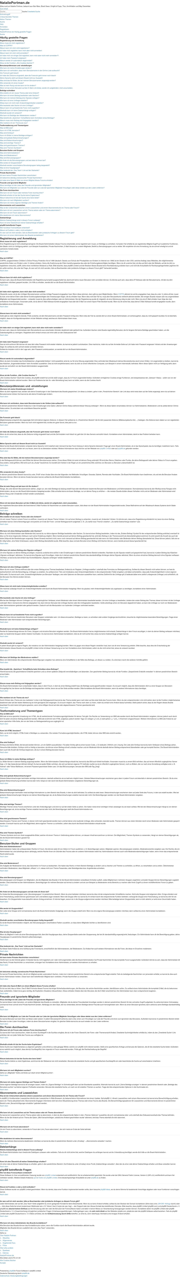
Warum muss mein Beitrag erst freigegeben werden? (19, 120)
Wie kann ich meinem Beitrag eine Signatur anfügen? (19, 98)
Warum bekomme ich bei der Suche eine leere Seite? (19, 197)
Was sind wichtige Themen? (10, 143)
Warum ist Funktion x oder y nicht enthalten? (16, 230)
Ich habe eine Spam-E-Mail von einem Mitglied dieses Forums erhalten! (26, 180)
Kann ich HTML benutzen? (10, 130)
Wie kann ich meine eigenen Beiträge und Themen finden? (21, 202)
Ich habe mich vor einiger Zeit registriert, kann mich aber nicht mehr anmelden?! (29, 55)
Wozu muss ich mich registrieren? (12, 43)
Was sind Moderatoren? (9, 155)
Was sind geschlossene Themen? (12, 145)
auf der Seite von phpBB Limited (45, 1177)
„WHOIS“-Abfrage (164, 1203)
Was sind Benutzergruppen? (10, 158)
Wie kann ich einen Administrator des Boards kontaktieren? (22, 235)
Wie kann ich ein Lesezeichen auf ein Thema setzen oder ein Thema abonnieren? (30, 210)
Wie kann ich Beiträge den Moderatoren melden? (18, 115)
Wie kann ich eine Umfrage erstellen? (14, 100)
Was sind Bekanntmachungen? (11, 140)
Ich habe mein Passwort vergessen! (13, 58)
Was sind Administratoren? (10, 153)
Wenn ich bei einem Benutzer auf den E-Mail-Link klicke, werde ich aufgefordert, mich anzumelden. (36, 88)
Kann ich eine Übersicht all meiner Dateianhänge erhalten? (22, 222)
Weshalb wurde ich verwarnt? (11, 113)
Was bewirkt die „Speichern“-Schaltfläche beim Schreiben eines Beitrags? (27, 118)
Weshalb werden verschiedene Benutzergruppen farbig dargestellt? (25, 165)
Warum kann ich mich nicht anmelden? (14, 53)
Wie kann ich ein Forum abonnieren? (13, 212)
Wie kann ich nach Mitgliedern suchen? (14, 200)
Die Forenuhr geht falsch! (9, 73)
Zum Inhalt (4, 8)
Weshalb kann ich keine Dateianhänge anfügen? (18, 110)
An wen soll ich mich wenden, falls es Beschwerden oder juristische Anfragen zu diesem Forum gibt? (37, 232)
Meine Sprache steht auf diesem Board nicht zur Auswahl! (21, 78)
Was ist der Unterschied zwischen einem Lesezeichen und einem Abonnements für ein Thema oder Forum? (39, 207)
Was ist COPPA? (6, 45)
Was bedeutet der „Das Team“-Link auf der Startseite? (19, 170)
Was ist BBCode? (6, 128)
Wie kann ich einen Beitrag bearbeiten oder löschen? (19, 95)
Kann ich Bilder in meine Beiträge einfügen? (16, 135)
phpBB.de (121, 448)
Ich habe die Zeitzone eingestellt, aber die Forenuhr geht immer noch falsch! (28, 75)
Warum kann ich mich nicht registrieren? (14, 48)
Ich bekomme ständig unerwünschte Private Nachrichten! (21, 178)
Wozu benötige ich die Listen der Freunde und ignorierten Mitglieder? (25, 185)
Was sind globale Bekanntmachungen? (14, 138)
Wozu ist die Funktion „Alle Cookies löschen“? (17, 63)
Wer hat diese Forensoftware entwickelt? (15, 227)
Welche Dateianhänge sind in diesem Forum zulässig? (20, 220)
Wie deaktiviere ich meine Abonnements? (15, 215)
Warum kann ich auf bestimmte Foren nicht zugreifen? (20, 108)
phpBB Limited (105, 448)
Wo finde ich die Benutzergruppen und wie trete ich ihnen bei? (23, 160)
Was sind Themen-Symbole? (10, 148)
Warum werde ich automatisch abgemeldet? (16, 60)
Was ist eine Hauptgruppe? (10, 168)
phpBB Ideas (105, 1189)
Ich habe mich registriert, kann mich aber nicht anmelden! (21, 50)
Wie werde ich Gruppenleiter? (11, 163)
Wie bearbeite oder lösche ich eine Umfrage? (16, 105)
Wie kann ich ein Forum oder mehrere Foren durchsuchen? (22, 193)
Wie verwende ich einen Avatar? (12, 83)
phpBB (11, 1271)
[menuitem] (9, 17)
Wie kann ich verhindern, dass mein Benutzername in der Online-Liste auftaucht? (30, 70)
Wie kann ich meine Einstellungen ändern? (16, 68)
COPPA (121, 294)
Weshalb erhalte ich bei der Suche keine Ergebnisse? (20, 195)
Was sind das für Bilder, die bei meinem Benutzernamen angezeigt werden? (28, 80)
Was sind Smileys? (7, 133)
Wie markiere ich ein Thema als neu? (14, 123)
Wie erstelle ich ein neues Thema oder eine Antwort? (19, 93)
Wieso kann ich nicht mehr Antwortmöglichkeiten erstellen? (22, 103)
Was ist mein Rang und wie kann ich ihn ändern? (18, 85)
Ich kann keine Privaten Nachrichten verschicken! (18, 175)
